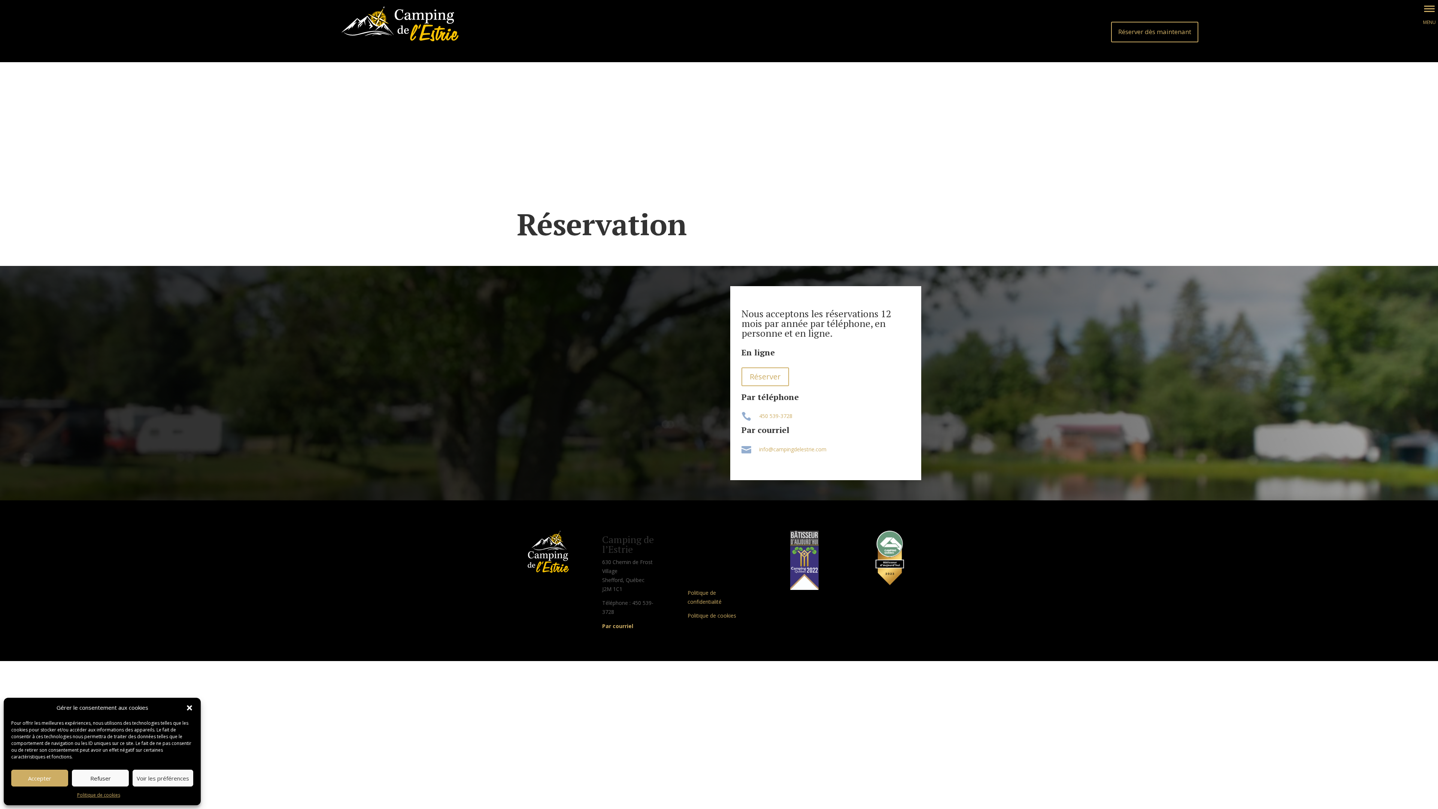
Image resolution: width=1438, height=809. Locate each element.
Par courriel (617, 626)
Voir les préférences (163, 778)
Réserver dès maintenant (1154, 31)
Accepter (39, 778)
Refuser (100, 778)
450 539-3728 (775, 415)
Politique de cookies (98, 795)
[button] (189, 708)
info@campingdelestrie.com (792, 449)
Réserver (765, 377)
